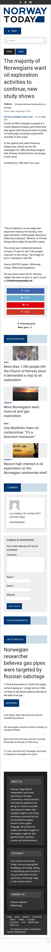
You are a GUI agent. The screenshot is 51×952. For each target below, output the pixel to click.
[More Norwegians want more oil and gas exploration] (25, 399)
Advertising (33, 922)
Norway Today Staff (23, 117)
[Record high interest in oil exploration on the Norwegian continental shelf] (25, 455)
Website (11, 594)
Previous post (27, 323)
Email (9, 585)
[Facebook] (20, 2)
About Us (14, 925)
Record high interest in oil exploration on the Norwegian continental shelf (25, 468)
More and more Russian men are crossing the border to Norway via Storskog (24, 740)
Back (14, 31)
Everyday (14, 922)
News (6, 362)
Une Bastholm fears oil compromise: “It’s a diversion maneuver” (21, 432)
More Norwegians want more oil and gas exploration (21, 411)
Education (37, 917)
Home (9, 917)
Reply (22, 517)
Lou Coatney (15, 513)
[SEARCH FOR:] (25, 40)
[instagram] (30, 2)
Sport (12, 920)
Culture (31, 920)
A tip (23, 922)
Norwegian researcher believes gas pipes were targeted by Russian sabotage (25, 663)
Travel (21, 920)
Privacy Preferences (16, 932)
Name (10, 577)
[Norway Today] (25, 14)
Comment (12, 554)
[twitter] (25, 2)
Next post (23, 327)
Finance (7, 403)
